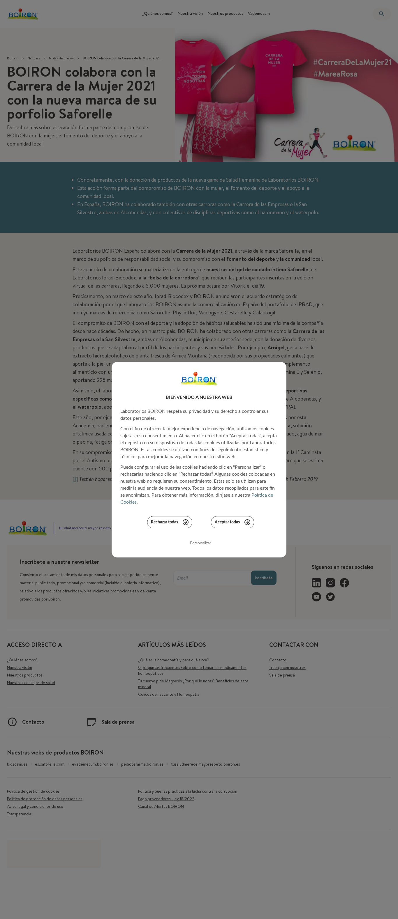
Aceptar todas (227, 522)
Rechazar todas (164, 522)
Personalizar (200, 543)
